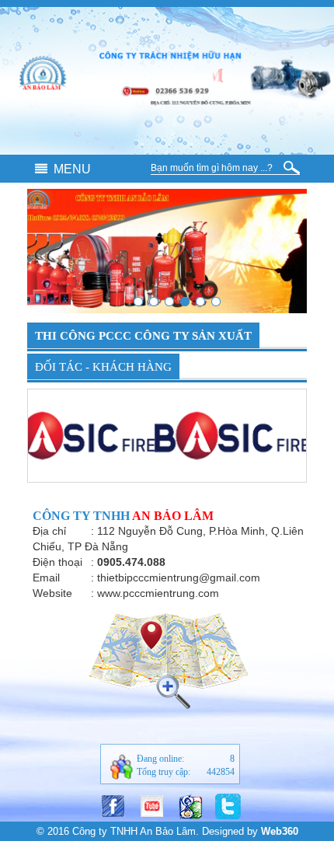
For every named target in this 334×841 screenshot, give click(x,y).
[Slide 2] (138, 301)
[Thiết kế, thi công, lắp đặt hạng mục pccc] (169, 301)
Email (46, 577)
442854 (221, 771)
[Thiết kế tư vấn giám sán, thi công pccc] (200, 301)
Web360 (279, 831)
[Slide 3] (216, 301)
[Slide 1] (153, 301)
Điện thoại (57, 562)
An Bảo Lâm (173, 515)
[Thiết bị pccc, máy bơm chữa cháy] (185, 301)
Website (52, 593)
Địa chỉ (49, 531)
